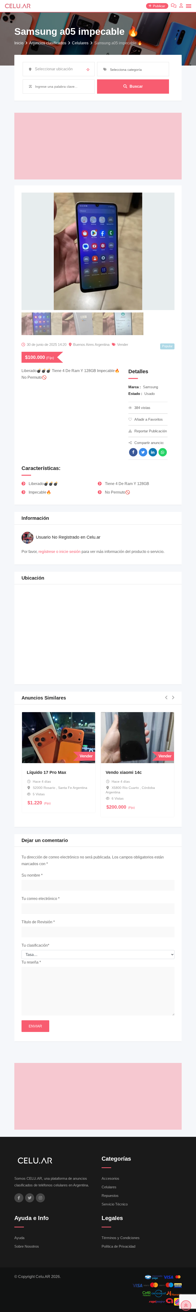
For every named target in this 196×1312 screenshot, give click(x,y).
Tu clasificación (35, 945)
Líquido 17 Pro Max (46, 772)
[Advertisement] (98, 146)
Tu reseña (31, 962)
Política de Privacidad (118, 1246)
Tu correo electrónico (41, 899)
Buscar (136, 86)
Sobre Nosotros (26, 1246)
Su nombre (32, 875)
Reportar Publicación (150, 431)
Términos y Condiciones (121, 1238)
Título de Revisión (38, 922)
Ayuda (19, 1238)
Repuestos (110, 1196)
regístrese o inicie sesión (59, 552)
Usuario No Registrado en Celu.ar (68, 537)
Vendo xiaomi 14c (124, 772)
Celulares (109, 1187)
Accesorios (110, 1178)
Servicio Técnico (115, 1204)
